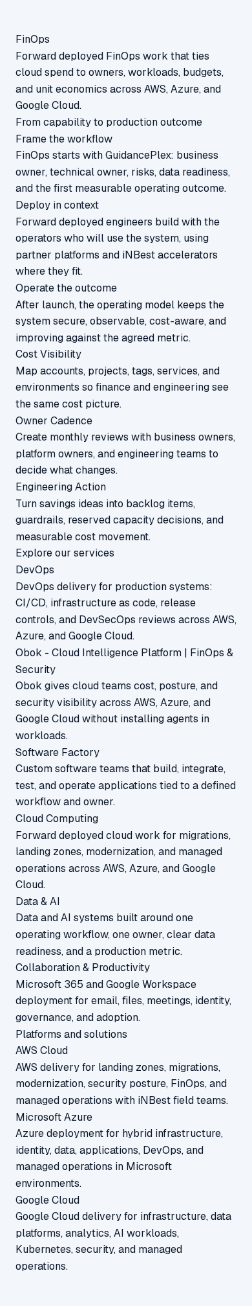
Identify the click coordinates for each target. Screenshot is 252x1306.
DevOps (35, 570)
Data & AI (38, 901)
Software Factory (58, 752)
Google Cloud (47, 1200)
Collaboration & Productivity (83, 967)
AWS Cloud (42, 1050)
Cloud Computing (57, 818)
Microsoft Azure (54, 1117)
